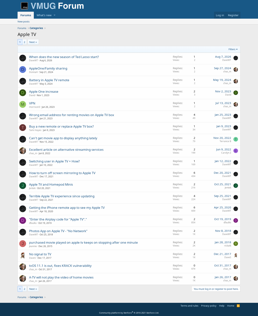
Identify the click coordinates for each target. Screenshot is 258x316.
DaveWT (33, 60)
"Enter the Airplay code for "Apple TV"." (58, 219)
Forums (25, 15)
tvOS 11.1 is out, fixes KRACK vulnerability (60, 265)
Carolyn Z (226, 152)
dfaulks (33, 223)
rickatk (227, 245)
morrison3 (34, 107)
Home (230, 305)
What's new (44, 15)
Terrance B (225, 141)
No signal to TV (40, 254)
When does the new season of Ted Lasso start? (64, 57)
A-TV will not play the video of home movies (61, 277)
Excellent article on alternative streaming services (66, 149)
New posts (23, 21)
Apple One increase (43, 91)
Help (221, 305)
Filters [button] (232, 49)
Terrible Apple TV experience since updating (61, 196)
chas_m (227, 71)
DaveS (32, 257)
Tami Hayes (35, 130)
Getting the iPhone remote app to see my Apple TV (67, 207)
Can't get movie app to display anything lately (63, 138)
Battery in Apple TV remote (49, 80)
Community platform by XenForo (129, 312)
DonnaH (33, 72)
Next (32, 42)
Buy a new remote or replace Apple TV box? (61, 126)
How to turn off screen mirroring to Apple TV (62, 173)
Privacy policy (208, 305)
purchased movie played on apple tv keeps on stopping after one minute (83, 242)
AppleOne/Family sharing (48, 68)
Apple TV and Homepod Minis (51, 184)
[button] (54, 15)
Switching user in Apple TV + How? (54, 161)
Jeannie (33, 246)
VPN (32, 103)
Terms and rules (189, 305)
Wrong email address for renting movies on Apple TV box (71, 115)
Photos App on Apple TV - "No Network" (58, 231)
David (32, 95)
